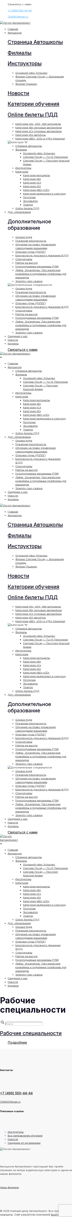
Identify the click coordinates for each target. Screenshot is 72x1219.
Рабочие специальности (31, 1033)
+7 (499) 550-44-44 (20, 10)
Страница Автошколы (35, 42)
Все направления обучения (25, 1135)
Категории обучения (33, 104)
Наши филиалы (9, 1187)
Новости (18, 93)
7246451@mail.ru (18, 16)
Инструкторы (25, 63)
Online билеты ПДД (33, 114)
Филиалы (19, 53)
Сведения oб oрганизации (24, 1142)
